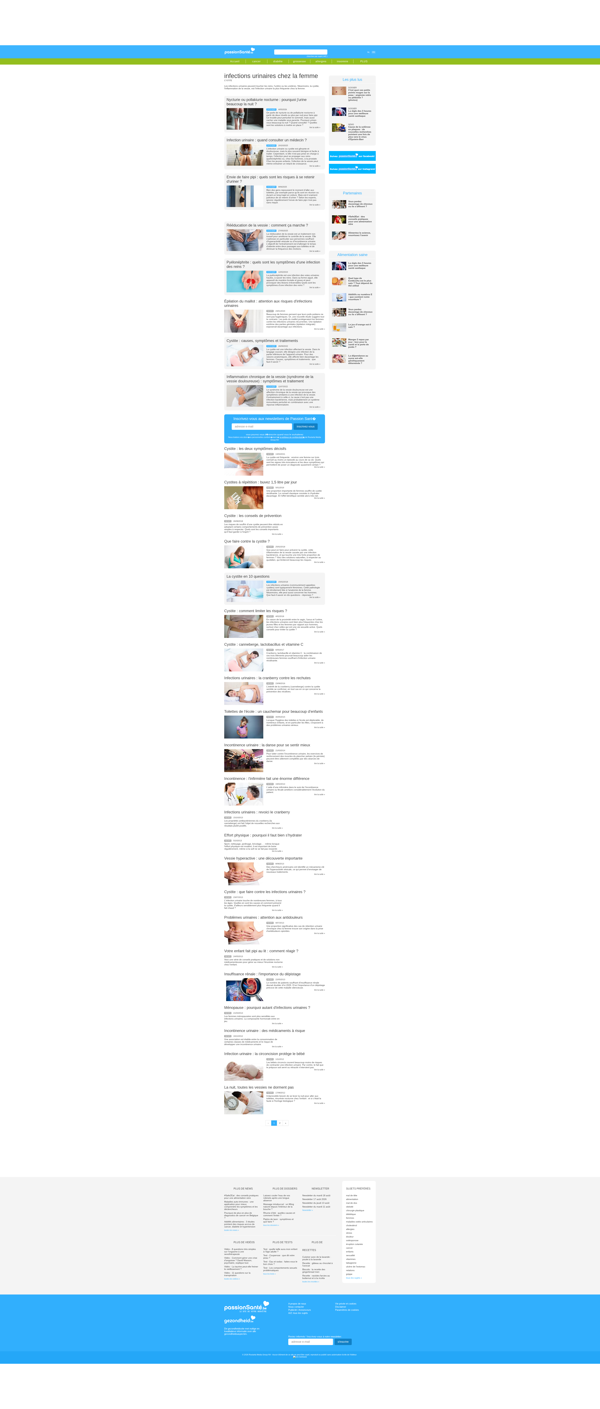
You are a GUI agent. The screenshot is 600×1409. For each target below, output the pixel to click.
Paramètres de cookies (347, 1310)
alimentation (352, 1199)
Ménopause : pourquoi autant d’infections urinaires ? (267, 1007)
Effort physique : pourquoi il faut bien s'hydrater (263, 835)
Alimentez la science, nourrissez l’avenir (359, 234)
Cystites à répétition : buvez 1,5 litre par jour (260, 482)
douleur (350, 1236)
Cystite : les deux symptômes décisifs (255, 448)
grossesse (299, 61)
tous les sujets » (354, 1278)
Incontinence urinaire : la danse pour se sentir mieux (267, 745)
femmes (350, 1218)
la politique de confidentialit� (292, 437)
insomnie (342, 61)
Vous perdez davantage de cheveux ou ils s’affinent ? (360, 204)
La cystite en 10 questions (248, 576)
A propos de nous (297, 1303)
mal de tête (351, 1195)
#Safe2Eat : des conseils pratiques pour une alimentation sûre (360, 220)
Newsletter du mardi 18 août (316, 1195)
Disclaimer (340, 1306)
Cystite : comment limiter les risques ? (255, 611)
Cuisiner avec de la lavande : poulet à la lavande (316, 1258)
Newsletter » (307, 1210)
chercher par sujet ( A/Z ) (317, 56)
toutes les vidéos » (232, 1279)
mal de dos (351, 1203)
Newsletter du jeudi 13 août (315, 1203)
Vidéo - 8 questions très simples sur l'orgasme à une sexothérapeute (240, 1251)
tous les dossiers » (271, 1225)
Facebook (351, 52)
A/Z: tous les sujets (298, 1313)
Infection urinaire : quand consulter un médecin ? (267, 140)
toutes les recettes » (310, 1282)
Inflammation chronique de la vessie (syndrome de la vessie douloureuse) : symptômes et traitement (270, 379)
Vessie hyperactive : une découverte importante (263, 858)
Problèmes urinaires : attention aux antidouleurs (263, 917)
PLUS (364, 61)
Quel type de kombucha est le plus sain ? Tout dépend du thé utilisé (360, 282)
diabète (278, 61)
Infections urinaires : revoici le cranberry (257, 812)
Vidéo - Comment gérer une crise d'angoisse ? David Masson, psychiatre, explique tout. (240, 1260)
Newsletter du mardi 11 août (316, 1206)
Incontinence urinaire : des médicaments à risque (264, 1031)
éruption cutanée (354, 1244)
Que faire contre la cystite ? (247, 541)
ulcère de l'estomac (355, 1266)
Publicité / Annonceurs (299, 1310)
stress (349, 1233)
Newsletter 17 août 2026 (314, 1199)
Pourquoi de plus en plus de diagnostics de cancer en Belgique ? (241, 1215)
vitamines (350, 1259)
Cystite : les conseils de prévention (252, 516)
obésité (349, 1206)
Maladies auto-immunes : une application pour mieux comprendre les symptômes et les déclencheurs (241, 1205)
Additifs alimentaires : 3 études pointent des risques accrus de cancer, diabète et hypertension (239, 1224)
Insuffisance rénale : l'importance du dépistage (262, 974)
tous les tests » (269, 1274)
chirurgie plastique (355, 1210)
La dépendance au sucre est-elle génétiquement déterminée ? (358, 359)
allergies (320, 61)
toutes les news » (231, 1230)
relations (350, 1270)
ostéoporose (352, 1240)
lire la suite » (315, 127)
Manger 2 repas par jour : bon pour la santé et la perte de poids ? (358, 343)
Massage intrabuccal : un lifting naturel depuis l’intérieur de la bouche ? (278, 1206)
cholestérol (351, 1225)
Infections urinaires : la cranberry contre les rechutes (267, 678)
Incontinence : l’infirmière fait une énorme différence (266, 778)
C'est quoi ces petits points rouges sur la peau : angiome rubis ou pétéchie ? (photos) (359, 95)
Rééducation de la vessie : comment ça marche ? (267, 225)
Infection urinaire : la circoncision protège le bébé (264, 1054)
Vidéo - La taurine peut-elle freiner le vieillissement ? (241, 1267)
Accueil (235, 61)
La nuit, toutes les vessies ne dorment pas (259, 1087)
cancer (256, 61)
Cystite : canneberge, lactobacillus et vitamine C (263, 644)
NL (368, 52)
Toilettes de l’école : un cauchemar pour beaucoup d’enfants (273, 711)
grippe (349, 1274)
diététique (351, 1214)
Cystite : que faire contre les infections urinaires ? (264, 892)
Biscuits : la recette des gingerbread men (313, 1270)
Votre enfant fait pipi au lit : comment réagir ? (261, 951)
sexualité (350, 1255)
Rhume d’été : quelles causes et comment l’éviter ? (279, 1214)
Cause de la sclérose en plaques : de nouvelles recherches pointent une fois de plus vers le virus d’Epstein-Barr (359, 133)
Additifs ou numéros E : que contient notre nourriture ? (360, 297)
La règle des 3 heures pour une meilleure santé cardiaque (359, 113)
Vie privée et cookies (345, 1303)
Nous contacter (296, 1306)
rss (355, 52)
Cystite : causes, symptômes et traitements (262, 341)
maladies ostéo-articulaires (359, 1221)
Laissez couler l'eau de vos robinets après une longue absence (276, 1198)
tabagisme (351, 1263)
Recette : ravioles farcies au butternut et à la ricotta (316, 1276)
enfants (349, 1251)
